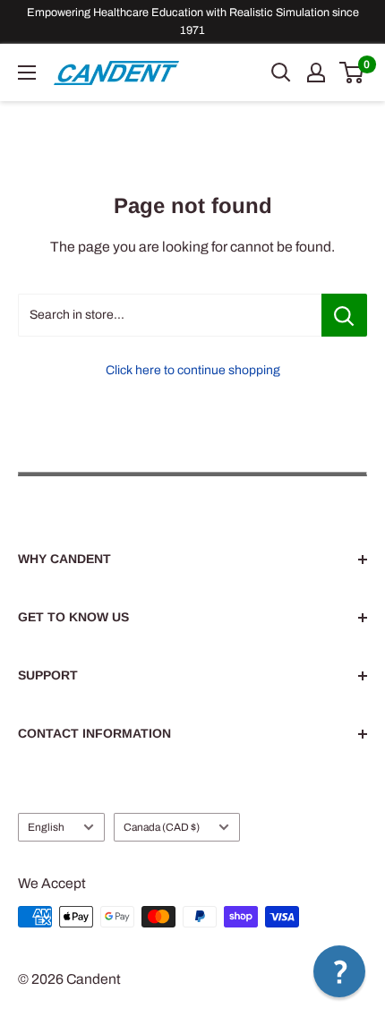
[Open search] (281, 72)
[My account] (316, 72)
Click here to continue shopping (193, 370)
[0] (352, 72)
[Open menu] (27, 72)
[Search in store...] (344, 315)
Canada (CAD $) (162, 827)
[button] (339, 971)
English (46, 827)
